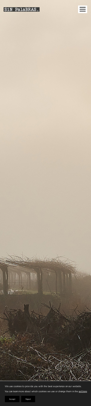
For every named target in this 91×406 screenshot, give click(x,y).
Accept (12, 399)
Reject (28, 399)
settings (83, 391)
